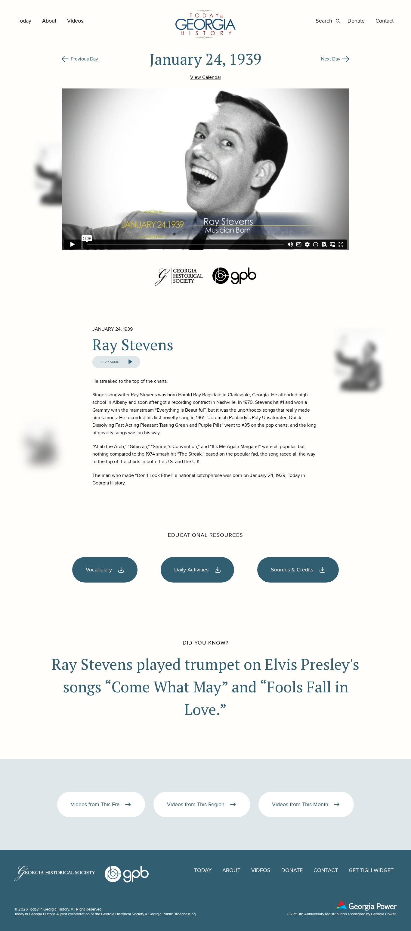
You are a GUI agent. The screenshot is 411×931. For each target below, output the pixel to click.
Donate (356, 21)
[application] (116, 362)
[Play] (130, 362)
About (49, 21)
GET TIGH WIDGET (371, 870)
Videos (75, 21)
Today (24, 21)
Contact (384, 21)
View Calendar (205, 77)
